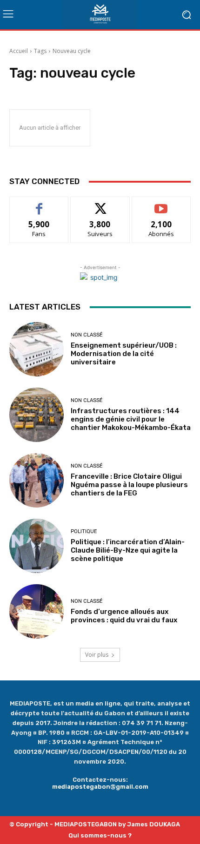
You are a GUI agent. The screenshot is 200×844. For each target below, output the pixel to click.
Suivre (100, 203)
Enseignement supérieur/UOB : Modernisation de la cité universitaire (124, 353)
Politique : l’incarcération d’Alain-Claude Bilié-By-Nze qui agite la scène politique (128, 550)
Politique (84, 531)
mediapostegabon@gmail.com (100, 786)
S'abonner (161, 203)
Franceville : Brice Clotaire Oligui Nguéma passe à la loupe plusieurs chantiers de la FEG (129, 484)
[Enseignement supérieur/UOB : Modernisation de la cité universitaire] (36, 349)
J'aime (39, 203)
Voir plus (96, 655)
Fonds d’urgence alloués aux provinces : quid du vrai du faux (125, 615)
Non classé (87, 334)
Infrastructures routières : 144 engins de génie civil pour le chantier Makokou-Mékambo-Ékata (131, 419)
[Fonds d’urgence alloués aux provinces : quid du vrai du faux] (36, 611)
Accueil (18, 51)
